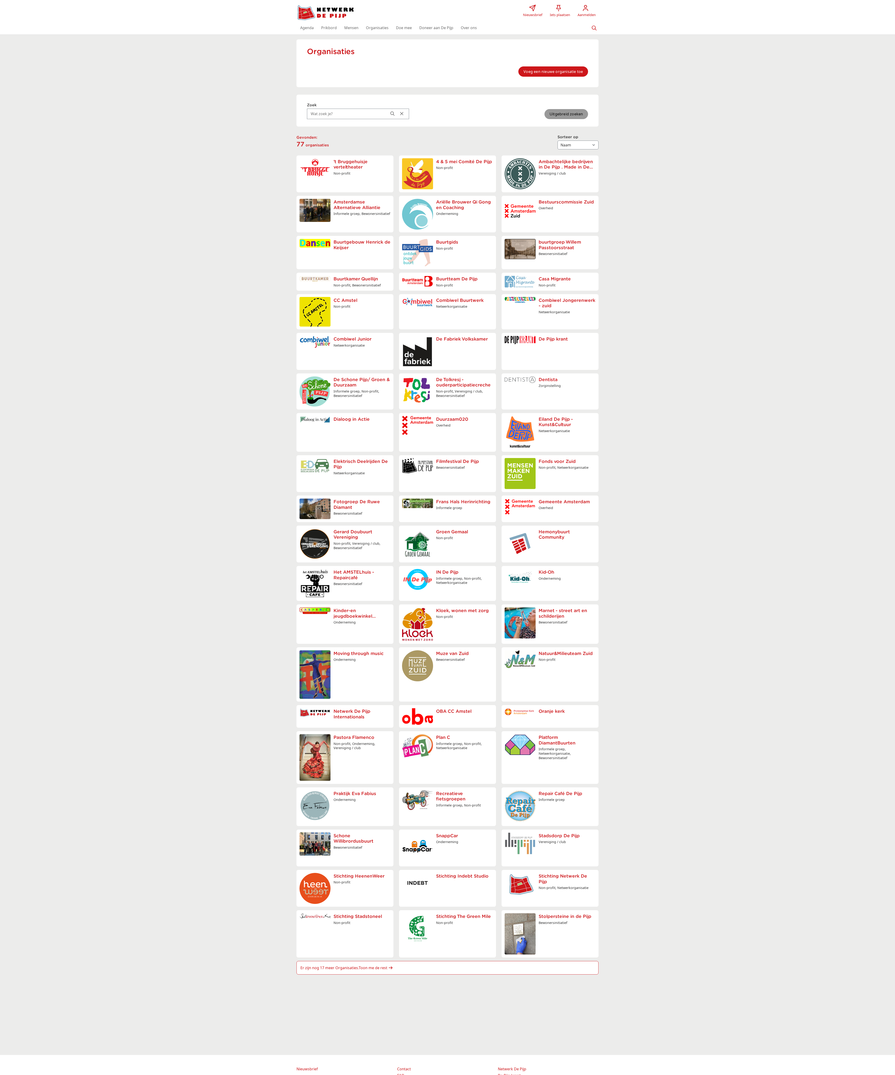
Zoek (312, 105)
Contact (404, 1069)
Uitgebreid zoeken (566, 114)
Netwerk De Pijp (512, 1069)
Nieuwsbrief (307, 1069)
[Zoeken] (594, 27)
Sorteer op (568, 137)
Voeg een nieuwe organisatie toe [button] (553, 71)
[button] (306, 27)
